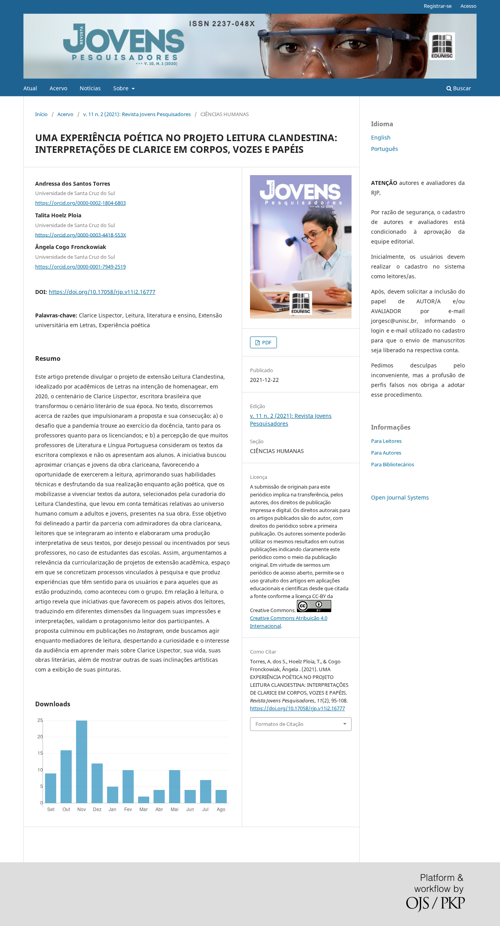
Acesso (469, 5)
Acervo (58, 88)
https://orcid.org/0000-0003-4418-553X (80, 234)
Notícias (90, 88)
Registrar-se (438, 5)
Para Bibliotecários (392, 464)
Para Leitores (386, 440)
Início (41, 114)
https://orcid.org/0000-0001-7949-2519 (80, 266)
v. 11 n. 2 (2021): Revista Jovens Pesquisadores (137, 114)
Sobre (121, 88)
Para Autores (386, 452)
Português (384, 148)
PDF (266, 342)
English (381, 137)
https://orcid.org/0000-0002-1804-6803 (80, 202)
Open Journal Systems (400, 497)
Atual (30, 88)
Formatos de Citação (279, 723)
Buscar (461, 88)
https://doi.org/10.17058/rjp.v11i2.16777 (102, 292)
